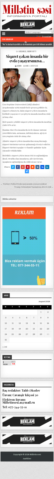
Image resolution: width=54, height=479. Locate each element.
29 (41, 334)
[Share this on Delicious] (27, 171)
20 (27, 329)
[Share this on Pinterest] (28, 167)
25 (13, 334)
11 (13, 323)
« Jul (4, 347)
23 (48, 329)
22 (41, 329)
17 (6, 329)
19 (20, 329)
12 (20, 323)
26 (20, 334)
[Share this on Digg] (42, 167)
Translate (46, 36)
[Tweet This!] (13, 167)
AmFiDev (27, 459)
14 (34, 323)
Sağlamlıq (22, 51)
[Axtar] (26, 42)
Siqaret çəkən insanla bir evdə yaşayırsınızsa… (27, 58)
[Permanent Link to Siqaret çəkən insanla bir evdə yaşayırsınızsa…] (27, 85)
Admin (19, 66)
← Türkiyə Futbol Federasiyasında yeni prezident (24, 184)
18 (13, 329)
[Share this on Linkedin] (47, 167)
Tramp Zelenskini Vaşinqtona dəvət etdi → (33, 187)
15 (41, 323)
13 (27, 323)
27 (27, 334)
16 (48, 323)
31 (6, 340)
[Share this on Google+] (23, 167)
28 (34, 334)
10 (6, 323)
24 (6, 334)
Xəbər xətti (31, 51)
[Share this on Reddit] (33, 167)
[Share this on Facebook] (18, 167)
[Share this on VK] (37, 167)
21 (34, 329)
